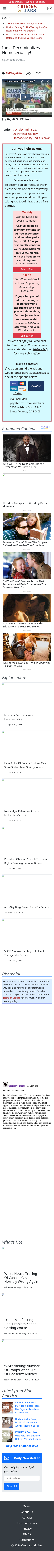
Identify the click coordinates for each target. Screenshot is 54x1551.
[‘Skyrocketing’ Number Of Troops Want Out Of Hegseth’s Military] (22, 1350)
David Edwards (11, 1333)
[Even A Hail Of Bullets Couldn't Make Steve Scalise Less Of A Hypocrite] (27, 745)
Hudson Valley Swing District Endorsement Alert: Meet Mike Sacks (27, 1422)
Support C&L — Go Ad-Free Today (27, 1)
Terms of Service (11, 997)
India (37, 138)
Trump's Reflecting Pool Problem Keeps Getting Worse (20, 1323)
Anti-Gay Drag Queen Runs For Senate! (27, 907)
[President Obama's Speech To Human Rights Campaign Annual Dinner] (27, 841)
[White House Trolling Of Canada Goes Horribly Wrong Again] (22, 1258)
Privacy (27, 1529)
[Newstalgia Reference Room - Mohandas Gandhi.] (27, 793)
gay (35, 134)
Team (27, 1506)
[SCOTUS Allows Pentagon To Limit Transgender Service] (27, 933)
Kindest (17, 393)
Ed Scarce (8, 1287)
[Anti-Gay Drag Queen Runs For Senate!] (27, 889)
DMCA (27, 1534)
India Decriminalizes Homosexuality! (21, 50)
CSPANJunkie (14, 73)
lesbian (46, 138)
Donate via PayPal (36, 386)
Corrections (27, 1540)
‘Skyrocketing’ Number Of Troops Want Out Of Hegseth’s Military (22, 1369)
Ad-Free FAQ (40, 349)
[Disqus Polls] (27, 1042)
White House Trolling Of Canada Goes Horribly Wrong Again (21, 1277)
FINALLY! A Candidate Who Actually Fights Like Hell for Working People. (28, 1436)
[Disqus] (27, 1116)
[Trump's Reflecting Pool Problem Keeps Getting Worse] (22, 1304)
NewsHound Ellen (12, 1379)
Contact (27, 1517)
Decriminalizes (22, 134)
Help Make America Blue (22, 1446)
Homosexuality (22, 138)
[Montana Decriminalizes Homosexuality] (27, 697)
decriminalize (27, 129)
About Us (27, 1512)
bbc (15, 129)
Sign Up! (12, 1486)
